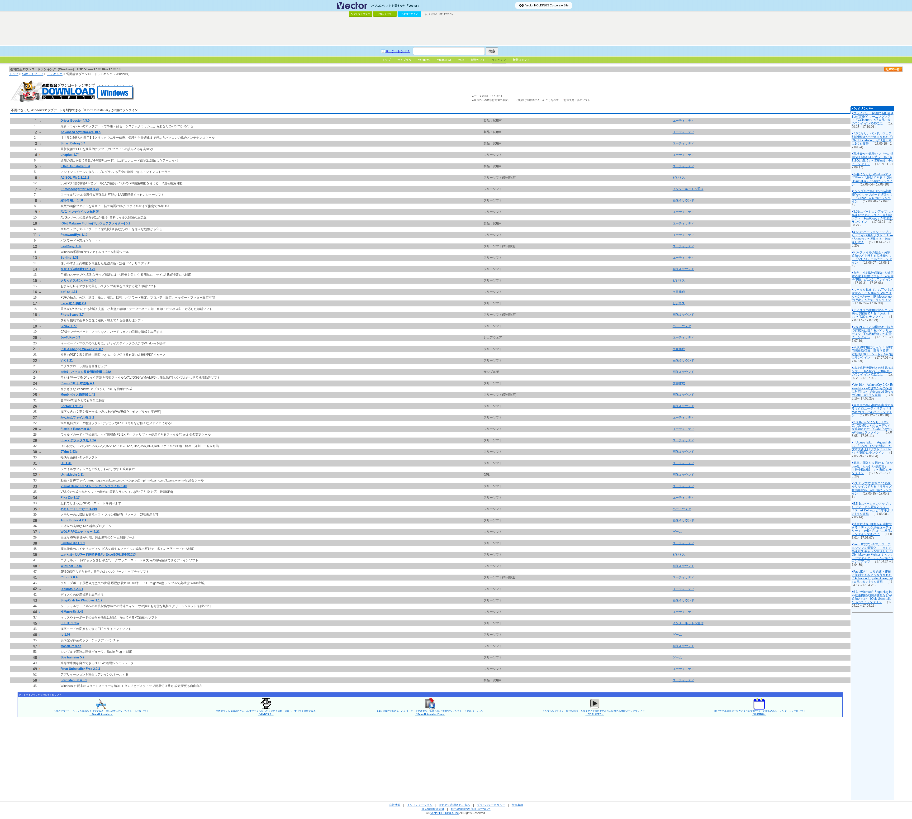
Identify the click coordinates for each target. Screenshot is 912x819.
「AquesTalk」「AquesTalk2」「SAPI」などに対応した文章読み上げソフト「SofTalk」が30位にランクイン (872, 447)
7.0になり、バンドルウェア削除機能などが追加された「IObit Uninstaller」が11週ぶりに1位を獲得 (872, 138)
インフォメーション (419, 804)
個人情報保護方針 (433, 808)
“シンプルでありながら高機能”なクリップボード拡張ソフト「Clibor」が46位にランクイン (872, 196)
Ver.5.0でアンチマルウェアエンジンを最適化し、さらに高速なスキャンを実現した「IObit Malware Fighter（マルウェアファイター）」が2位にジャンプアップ (872, 553)
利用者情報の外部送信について (471, 808)
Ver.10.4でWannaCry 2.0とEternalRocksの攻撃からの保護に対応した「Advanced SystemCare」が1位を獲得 (872, 390)
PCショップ (385, 14)
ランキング (54, 74)
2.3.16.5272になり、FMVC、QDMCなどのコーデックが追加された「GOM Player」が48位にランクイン (872, 427)
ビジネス (679, 177)
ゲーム (677, 531)
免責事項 (517, 804)
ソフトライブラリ (360, 14)
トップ (13, 74)
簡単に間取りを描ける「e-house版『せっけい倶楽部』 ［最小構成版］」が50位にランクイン (872, 468)
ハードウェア (682, 326)
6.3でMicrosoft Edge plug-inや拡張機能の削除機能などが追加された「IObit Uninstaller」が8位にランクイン (872, 597)
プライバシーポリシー (491, 804)
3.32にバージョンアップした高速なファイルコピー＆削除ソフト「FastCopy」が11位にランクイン (872, 217)
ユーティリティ (683, 120)
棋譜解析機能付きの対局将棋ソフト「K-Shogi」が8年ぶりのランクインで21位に (872, 371)
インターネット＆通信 (688, 189)
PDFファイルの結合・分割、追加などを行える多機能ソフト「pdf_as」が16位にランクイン (872, 257)
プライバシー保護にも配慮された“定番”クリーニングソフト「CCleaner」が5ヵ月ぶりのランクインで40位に (872, 118)
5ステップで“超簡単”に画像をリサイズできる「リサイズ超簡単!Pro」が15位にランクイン (872, 488)
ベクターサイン (409, 14)
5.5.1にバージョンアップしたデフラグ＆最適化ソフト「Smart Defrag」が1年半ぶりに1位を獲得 (872, 509)
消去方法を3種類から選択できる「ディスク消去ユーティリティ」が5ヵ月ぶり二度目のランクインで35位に (872, 529)
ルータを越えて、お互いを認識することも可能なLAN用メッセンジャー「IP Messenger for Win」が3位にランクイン (872, 295)
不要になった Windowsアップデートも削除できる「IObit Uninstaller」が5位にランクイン (872, 179)
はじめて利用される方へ (454, 804)
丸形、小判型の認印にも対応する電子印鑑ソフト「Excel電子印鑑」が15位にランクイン (872, 276)
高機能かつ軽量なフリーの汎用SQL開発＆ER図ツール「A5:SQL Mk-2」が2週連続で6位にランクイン (872, 159)
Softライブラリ (32, 74)
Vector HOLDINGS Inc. (444, 812)
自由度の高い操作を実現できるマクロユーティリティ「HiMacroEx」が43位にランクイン (872, 410)
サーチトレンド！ (397, 51)
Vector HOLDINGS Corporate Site (547, 5)
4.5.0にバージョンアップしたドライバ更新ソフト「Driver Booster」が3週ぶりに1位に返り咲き (872, 237)
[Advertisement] (456, 31)
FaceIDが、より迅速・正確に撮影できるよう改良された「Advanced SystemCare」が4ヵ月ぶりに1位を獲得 (872, 577)
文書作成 (679, 292)
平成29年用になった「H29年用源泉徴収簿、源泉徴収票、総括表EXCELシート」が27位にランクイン (872, 352)
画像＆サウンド (683, 200)
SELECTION (446, 14)
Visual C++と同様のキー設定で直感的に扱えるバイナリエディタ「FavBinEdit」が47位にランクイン (872, 332)
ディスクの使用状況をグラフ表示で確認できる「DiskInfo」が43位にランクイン (872, 313)
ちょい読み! (430, 14)
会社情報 (394, 804)
